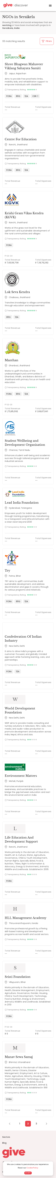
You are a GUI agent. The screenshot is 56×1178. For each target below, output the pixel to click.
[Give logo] (28, 1152)
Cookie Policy (32, 1168)
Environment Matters (21, 776)
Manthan (11, 360)
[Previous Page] (11, 1124)
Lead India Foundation (22, 502)
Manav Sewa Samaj (19, 1057)
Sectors (6, 1137)
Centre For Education (21, 139)
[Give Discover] (15, 6)
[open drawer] (50, 5)
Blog (4, 1142)
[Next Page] (45, 1124)
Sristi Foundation (17, 977)
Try (7, 570)
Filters (48, 41)
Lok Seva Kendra (17, 292)
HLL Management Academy (25, 918)
